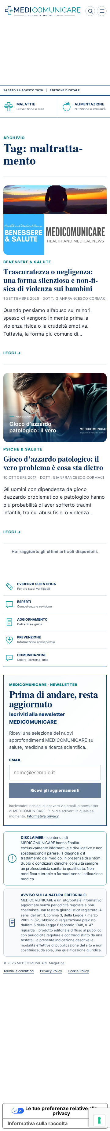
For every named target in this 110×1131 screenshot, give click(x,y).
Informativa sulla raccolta (38, 1123)
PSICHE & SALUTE (22, 449)
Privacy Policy (51, 971)
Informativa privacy (43, 816)
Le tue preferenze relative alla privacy (61, 1110)
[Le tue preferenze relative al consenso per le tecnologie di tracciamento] (99, 1120)
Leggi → (12, 353)
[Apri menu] (102, 11)
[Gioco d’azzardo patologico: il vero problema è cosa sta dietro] (55, 407)
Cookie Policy (78, 971)
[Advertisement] (55, 53)
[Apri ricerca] (90, 11)
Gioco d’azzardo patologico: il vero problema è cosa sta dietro (53, 463)
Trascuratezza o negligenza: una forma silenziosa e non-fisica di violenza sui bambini (50, 280)
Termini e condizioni (18, 971)
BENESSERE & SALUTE (27, 262)
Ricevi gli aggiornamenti (55, 790)
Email (15, 760)
